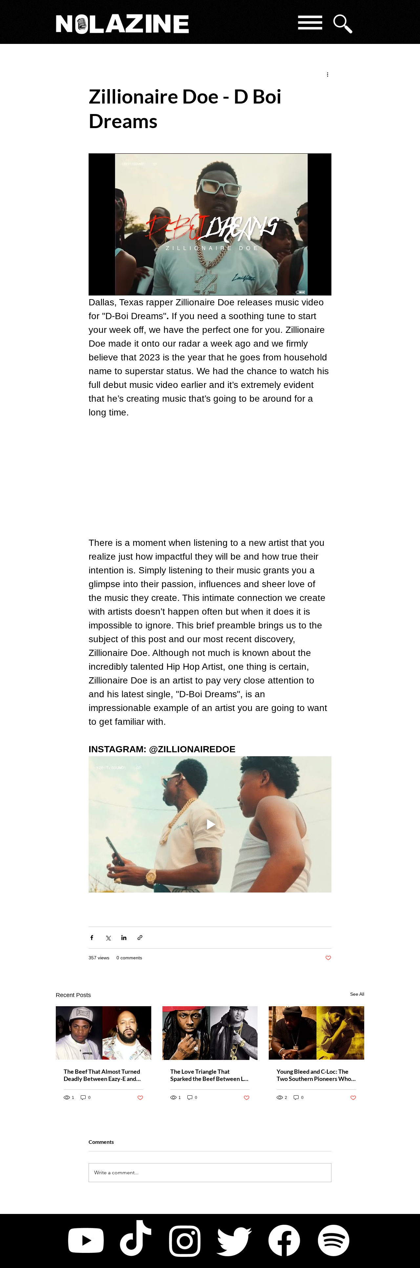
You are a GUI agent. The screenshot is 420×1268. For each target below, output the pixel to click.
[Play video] (210, 824)
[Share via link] (140, 937)
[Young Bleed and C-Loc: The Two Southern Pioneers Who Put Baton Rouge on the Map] (316, 1033)
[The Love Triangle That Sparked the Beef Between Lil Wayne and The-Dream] (210, 1033)
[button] (310, 24)
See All (357, 994)
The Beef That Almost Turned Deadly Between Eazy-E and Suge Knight (102, 1075)
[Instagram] (185, 1240)
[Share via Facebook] (92, 937)
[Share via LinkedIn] (124, 937)
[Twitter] (235, 1240)
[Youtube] (86, 1240)
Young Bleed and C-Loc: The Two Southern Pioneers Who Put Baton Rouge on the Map (314, 1075)
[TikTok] (136, 1240)
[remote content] (210, 477)
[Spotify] (334, 1240)
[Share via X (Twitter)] (108, 937)
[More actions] (327, 74)
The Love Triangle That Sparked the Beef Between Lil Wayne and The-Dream (208, 1075)
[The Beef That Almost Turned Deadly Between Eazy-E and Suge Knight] (103, 1033)
